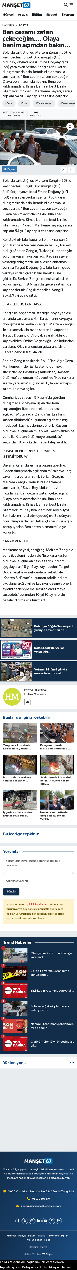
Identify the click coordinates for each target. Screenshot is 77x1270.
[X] (25, 1221)
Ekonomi (68, 14)
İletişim (34, 1247)
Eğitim (37, 14)
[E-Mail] (27, 702)
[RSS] (59, 1221)
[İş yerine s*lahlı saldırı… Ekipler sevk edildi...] (20, 800)
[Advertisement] (38, 1110)
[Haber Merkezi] (12, 696)
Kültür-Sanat (34, 1239)
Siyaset (51, 14)
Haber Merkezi (35, 694)
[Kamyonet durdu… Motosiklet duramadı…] (57, 733)
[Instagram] (32, 1221)
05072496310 (41, 1198)
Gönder (11, 891)
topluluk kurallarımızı (37, 904)
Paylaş (11, 169)
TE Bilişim (47, 1254)
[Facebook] (18, 1221)
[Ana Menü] (71, 5)
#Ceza (8, 103)
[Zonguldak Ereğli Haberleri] (16, 5)
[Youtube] (45, 1221)
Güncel (8, 14)
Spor (47, 1239)
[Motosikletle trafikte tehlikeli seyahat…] (20, 765)
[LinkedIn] (39, 1221)
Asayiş (23, 14)
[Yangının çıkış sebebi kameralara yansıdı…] (20, 733)
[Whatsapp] (52, 1221)
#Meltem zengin (43, 103)
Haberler (8, 25)
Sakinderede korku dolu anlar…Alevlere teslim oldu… (56, 780)
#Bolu (24, 103)
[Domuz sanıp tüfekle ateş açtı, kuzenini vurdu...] (57, 800)
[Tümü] (72, 1062)
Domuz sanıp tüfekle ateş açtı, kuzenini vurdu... (54, 815)
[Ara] (66, 5)
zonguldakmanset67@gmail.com (41, 1206)
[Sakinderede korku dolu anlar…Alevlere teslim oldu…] (57, 765)
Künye (43, 1247)
